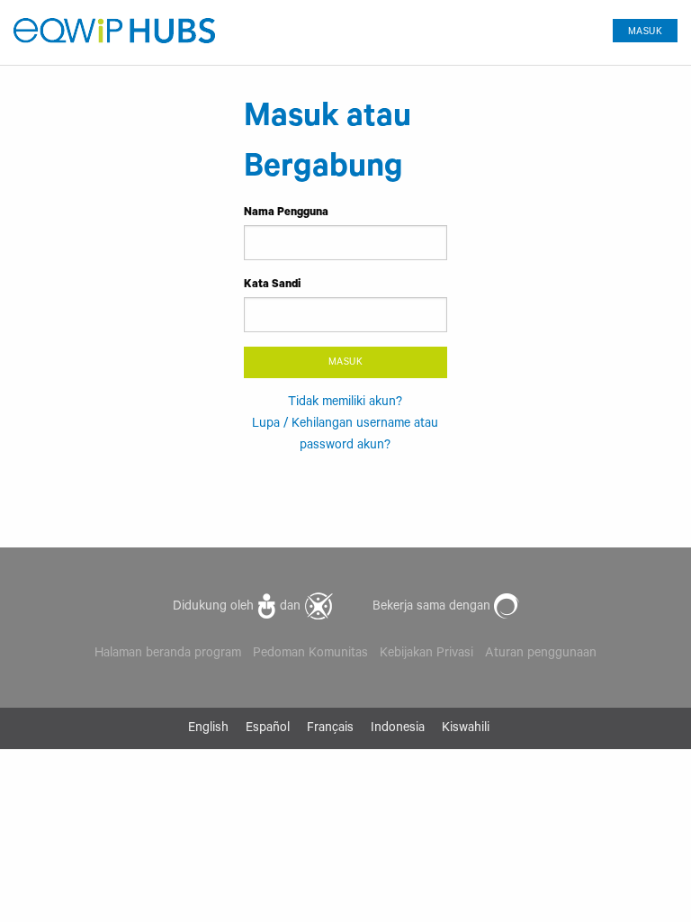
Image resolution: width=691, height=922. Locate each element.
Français (330, 729)
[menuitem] (638, 26)
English (208, 729)
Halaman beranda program (167, 654)
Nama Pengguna (286, 213)
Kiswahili (465, 729)
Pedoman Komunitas (310, 654)
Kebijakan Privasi (426, 654)
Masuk (645, 32)
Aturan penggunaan (541, 654)
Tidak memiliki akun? (345, 403)
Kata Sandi (272, 285)
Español (268, 729)
